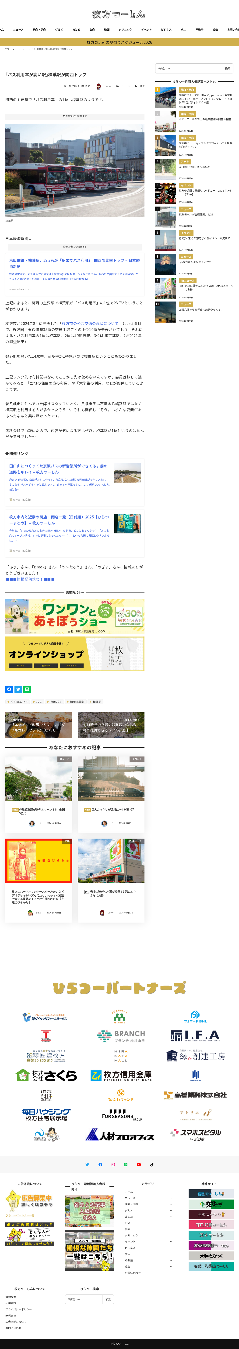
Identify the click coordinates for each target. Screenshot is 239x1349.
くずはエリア (19, 702)
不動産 (200, 29)
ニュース (18, 29)
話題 (142, 86)
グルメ (59, 29)
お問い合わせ (133, 1273)
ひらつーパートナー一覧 (19, 1215)
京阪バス (55, 702)
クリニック (125, 29)
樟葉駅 (96, 702)
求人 (183, 29)
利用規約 (10, 1303)
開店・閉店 (39, 29)
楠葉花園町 (76, 702)
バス (38, 702)
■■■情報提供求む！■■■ (30, 579)
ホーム (129, 1191)
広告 (215, 29)
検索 (227, 68)
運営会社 (10, 1315)
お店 (92, 29)
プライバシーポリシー (18, 1309)
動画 (106, 29)
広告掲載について (15, 1322)
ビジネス (166, 29)
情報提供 (10, 1297)
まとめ (76, 29)
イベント (146, 29)
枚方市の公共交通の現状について (90, 323)
